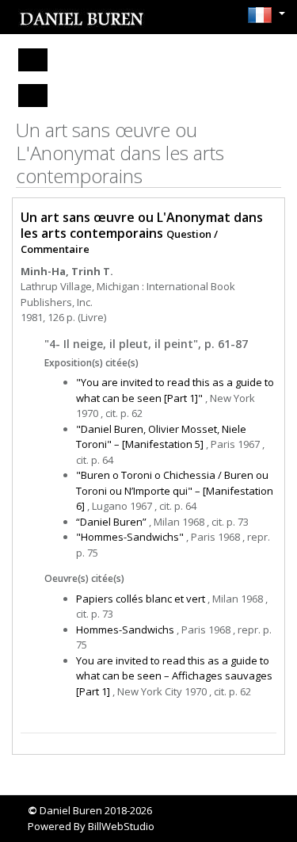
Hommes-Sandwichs (125, 629)
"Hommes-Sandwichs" (130, 537)
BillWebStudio (121, 826)
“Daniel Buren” (111, 522)
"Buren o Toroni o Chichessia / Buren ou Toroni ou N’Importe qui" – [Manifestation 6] (174, 490)
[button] (262, 15)
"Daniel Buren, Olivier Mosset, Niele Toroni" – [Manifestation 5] (161, 437)
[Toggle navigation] (33, 59)
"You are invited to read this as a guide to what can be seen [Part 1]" (175, 390)
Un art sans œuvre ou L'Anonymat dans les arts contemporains (142, 225)
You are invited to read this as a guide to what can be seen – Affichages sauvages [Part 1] (174, 675)
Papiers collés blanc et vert (140, 598)
